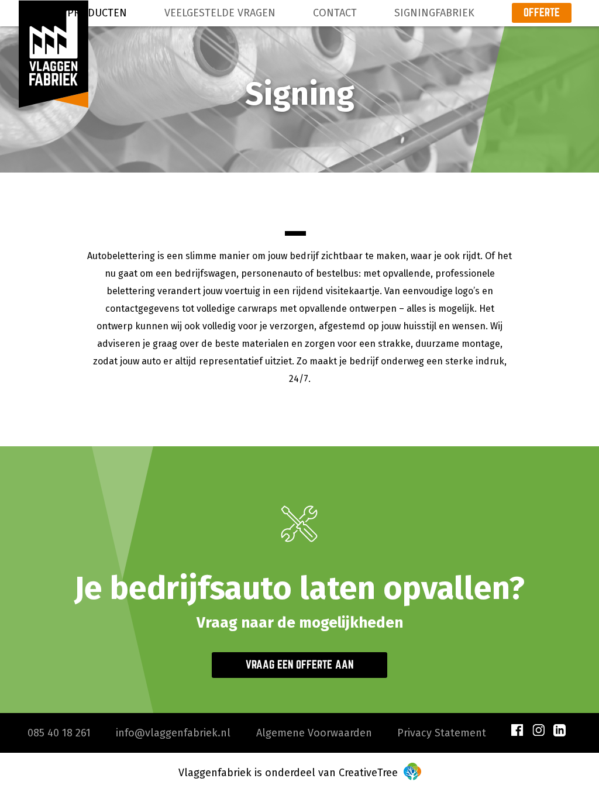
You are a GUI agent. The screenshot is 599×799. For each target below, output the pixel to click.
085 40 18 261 (59, 732)
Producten (97, 12)
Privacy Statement (441, 732)
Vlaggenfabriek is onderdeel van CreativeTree (289, 772)
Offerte (542, 12)
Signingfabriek (434, 12)
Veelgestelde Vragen (220, 12)
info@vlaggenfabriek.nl (173, 732)
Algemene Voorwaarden (314, 732)
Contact (335, 12)
